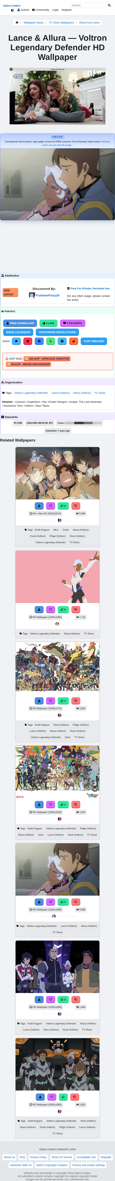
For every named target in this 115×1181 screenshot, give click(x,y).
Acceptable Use (86, 1157)
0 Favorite (74, 323)
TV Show (99, 392)
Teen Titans (41, 405)
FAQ (22, 1157)
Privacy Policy (38, 1157)
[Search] (109, 5)
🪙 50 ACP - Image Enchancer (28, 364)
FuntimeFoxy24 (47, 295)
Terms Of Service (62, 1157)
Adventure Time (12, 405)
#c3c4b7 (69, 423)
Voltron (28, 405)
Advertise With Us (21, 1165)
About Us (9, 1157)
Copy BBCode (94, 341)
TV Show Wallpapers (62, 22)
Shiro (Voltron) (77, 536)
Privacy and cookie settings (88, 1165)
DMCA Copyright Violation (52, 1165)
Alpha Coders (12, 5)
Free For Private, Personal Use (90, 288)
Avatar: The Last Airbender (85, 401)
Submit (24, 9)
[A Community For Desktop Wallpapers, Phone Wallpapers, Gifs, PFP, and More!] (17, 22)
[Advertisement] (57, 246)
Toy (44, 401)
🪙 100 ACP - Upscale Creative (47, 358)
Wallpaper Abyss (34, 22)
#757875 (88, 423)
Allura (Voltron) (82, 392)
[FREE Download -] (39, 804)
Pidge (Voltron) (57, 536)
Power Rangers (57, 401)
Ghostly (67, 520)
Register (67, 9)
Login (55, 9)
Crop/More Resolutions (57, 332)
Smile (66, 530)
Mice (56, 530)
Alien (67, 737)
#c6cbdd (97, 423)
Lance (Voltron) (60, 392)
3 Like (49, 323)
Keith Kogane (42, 530)
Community (42, 9)
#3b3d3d (79, 423)
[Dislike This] (75, 804)
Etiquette (106, 1157)
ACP (12, 358)
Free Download (21, 323)
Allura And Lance (89, 22)
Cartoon (20, 401)
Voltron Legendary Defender (31, 392)
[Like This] (63, 1097)
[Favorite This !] (50, 804)
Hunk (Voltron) (38, 536)
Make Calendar (18, 332)
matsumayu (68, 624)
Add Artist (9, 292)
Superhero (33, 401)
